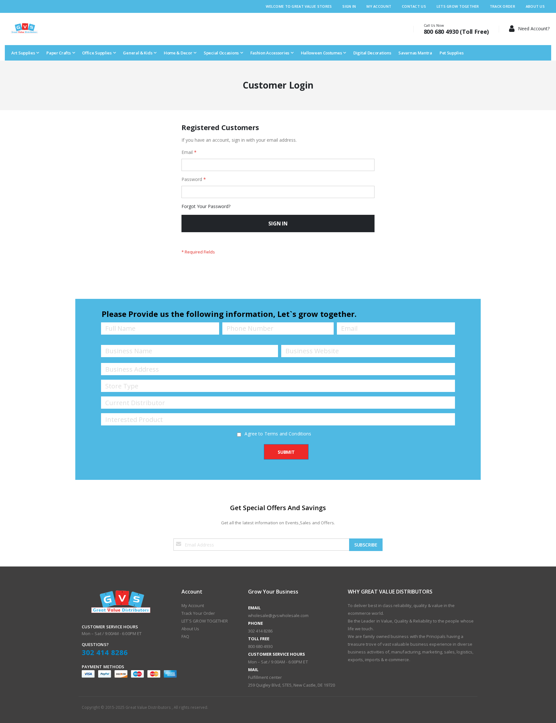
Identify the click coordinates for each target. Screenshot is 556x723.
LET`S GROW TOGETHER (204, 621)
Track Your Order (198, 613)
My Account (378, 6)
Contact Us (414, 6)
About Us (535, 6)
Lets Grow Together (458, 6)
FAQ (185, 636)
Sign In (349, 6)
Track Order (502, 6)
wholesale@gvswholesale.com (278, 615)
